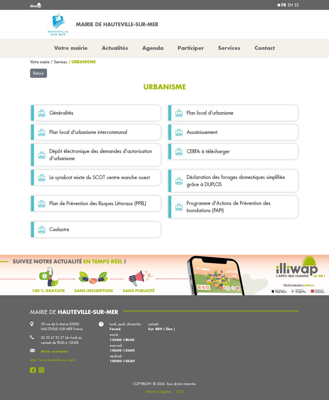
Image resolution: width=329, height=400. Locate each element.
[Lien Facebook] (34, 370)
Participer (191, 48)
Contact (265, 48)
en (290, 5)
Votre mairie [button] (71, 48)
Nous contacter (54, 351)
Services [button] (229, 48)
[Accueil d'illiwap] (84, 5)
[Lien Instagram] (43, 370)
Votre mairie (40, 61)
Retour (38, 73)
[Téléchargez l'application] (164, 275)
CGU (180, 391)
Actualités (115, 48)
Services (61, 61)
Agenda (153, 48)
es (297, 5)
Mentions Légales (158, 391)
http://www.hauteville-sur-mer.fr (53, 360)
